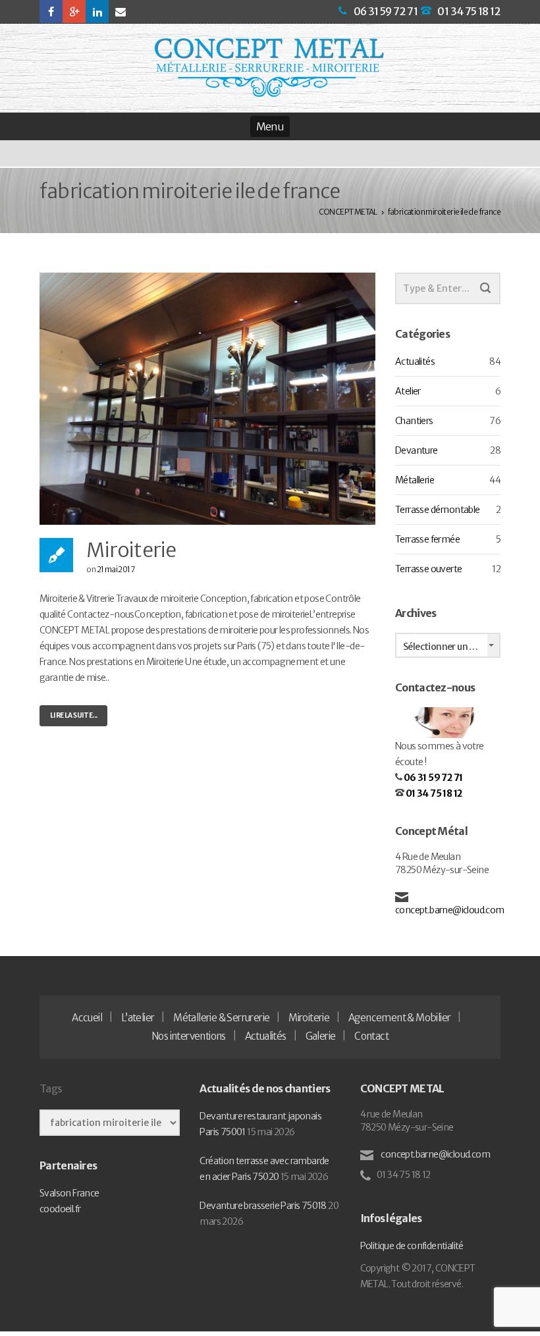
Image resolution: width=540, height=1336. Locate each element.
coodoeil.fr (60, 1209)
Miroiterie (131, 549)
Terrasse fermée (427, 539)
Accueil (87, 1017)
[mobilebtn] (270, 126)
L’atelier (138, 1017)
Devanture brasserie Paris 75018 (263, 1206)
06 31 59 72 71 (386, 11)
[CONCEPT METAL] (269, 68)
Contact (371, 1036)
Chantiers (414, 421)
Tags (51, 1088)
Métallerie (414, 480)
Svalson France (69, 1193)
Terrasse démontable (437, 510)
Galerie (321, 1036)
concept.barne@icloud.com (449, 910)
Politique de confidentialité (412, 1246)
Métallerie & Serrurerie (221, 1017)
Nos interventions (188, 1036)
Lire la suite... (73, 715)
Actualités (415, 361)
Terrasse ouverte (428, 569)
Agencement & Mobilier (399, 1017)
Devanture (416, 450)
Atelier (408, 391)
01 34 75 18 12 (468, 11)
